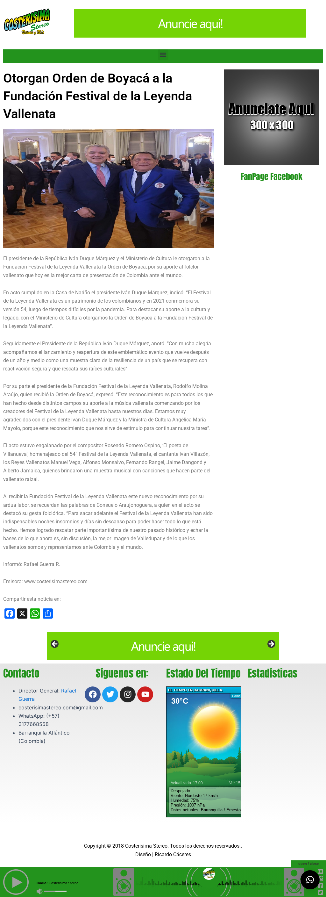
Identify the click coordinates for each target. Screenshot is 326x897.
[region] (163, 646)
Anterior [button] (55, 644)
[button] (163, 54)
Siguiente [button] (271, 644)
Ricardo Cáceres (173, 854)
